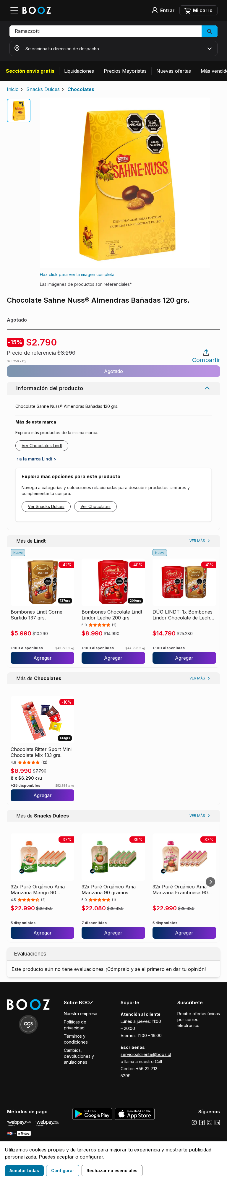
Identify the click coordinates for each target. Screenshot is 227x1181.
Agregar (42, 658)
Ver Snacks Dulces (46, 506)
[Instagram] (194, 1122)
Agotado (113, 371)
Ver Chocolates (95, 506)
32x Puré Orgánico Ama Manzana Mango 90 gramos (38, 890)
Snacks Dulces (43, 89)
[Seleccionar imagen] (18, 110)
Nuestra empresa (80, 1013)
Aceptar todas (24, 1170)
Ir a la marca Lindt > (35, 458)
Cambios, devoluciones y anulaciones (79, 1056)
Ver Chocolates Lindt (42, 445)
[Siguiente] (210, 882)
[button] (113, 31)
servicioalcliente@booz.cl (146, 1054)
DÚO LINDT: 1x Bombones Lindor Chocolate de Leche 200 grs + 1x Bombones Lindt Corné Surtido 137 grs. (184, 615)
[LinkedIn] (217, 1122)
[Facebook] (202, 1122)
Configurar (62, 1170)
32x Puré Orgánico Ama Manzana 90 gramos (109, 890)
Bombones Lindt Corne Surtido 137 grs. (36, 615)
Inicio (13, 89)
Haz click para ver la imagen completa (77, 274)
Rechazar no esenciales (112, 1170)
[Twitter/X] (209, 1122)
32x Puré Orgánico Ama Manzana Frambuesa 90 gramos (180, 890)
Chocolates (80, 89)
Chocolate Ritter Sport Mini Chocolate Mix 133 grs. (41, 752)
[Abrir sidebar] (15, 10)
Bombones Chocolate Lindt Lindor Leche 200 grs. (112, 615)
